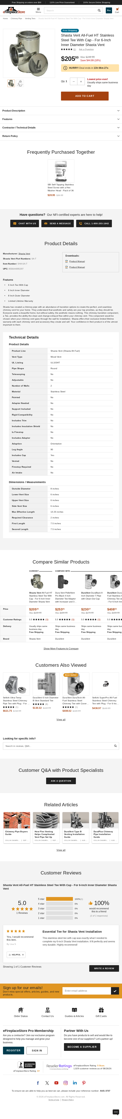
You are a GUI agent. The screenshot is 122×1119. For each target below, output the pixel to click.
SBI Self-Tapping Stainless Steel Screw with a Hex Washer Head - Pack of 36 (61, 187)
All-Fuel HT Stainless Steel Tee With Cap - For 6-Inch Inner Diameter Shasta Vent (40, 597)
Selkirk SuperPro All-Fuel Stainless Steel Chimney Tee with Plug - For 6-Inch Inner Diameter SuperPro (105, 700)
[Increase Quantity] (81, 81)
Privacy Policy (68, 1100)
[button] (57, 223)
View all (61, 719)
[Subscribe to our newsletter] (115, 991)
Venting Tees (30, 19)
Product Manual (77, 261)
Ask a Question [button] (86, 49)
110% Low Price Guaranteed (62, 2)
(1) (74, 49)
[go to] (61, 170)
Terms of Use (53, 1100)
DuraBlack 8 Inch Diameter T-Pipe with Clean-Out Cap (92, 596)
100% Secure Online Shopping (96, 2)
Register (14, 1050)
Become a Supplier (82, 1047)
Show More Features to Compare (61, 648)
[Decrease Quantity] (73, 81)
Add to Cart (84, 96)
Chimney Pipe (16, 19)
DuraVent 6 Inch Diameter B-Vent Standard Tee (45, 699)
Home (5, 19)
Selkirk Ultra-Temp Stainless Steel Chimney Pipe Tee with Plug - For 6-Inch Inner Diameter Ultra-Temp (16, 700)
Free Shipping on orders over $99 (26, 2)
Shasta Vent (24, 253)
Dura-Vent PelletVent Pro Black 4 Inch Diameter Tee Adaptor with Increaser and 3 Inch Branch (65, 597)
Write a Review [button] (104, 968)
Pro (109, 10)
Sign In (37, 1050)
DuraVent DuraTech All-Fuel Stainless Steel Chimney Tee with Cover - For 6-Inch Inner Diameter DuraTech (75, 700)
